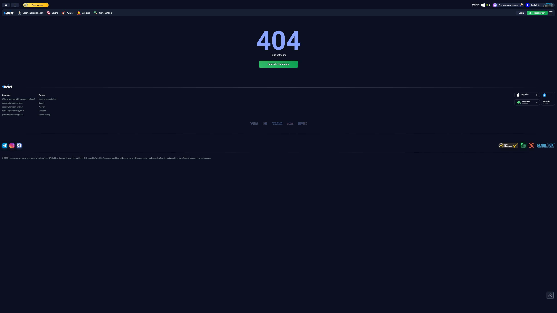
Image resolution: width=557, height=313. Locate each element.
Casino (55, 13)
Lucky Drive (535, 5)
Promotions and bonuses (508, 5)
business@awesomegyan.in (13, 111)
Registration (539, 13)
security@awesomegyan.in (12, 107)
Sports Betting (105, 13)
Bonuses (86, 13)
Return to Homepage (278, 64)
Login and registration (33, 13)
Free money (37, 5)
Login (521, 13)
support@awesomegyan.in (12, 103)
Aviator (70, 13)
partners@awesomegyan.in (12, 115)
